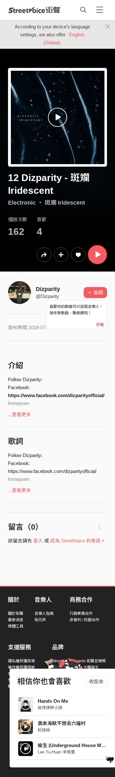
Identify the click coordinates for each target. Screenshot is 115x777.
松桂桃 (44, 730)
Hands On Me (53, 701)
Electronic (22, 203)
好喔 (100, 325)
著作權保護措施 (21, 667)
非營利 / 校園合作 (84, 620)
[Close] (108, 27)
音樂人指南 (44, 613)
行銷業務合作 (81, 613)
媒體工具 (15, 626)
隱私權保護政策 (21, 661)
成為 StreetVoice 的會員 (75, 540)
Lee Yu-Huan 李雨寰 (56, 752)
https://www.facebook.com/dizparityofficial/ (56, 395)
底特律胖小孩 (50, 707)
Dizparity (48, 289)
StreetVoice (34, 10)
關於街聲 (15, 613)
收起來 (96, 681)
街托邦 (40, 620)
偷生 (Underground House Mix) (72, 745)
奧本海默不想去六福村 (62, 723)
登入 (38, 540)
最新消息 (15, 620)
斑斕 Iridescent (65, 203)
